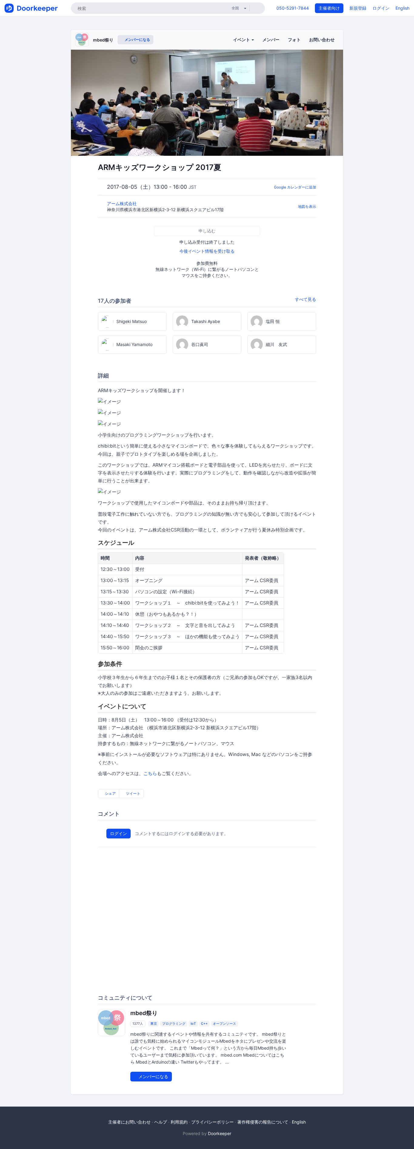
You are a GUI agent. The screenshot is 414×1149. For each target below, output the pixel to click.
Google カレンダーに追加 (295, 187)
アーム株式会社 (122, 203)
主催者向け (329, 8)
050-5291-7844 (292, 8)
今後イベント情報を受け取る (207, 251)
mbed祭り (103, 39)
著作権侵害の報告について (262, 1121)
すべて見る (305, 299)
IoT (193, 1023)
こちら (150, 773)
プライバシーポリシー (212, 1121)
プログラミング (173, 1023)
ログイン (380, 8)
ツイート (132, 793)
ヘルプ (160, 1121)
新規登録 (357, 8)
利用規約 (179, 1121)
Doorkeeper (219, 1133)
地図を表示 (307, 206)
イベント (242, 39)
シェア (110, 793)
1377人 (137, 1023)
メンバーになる (137, 39)
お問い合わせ (322, 39)
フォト (294, 39)
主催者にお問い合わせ (129, 1121)
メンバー (270, 39)
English (402, 8)
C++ (204, 1023)
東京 (153, 1023)
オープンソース (224, 1023)
